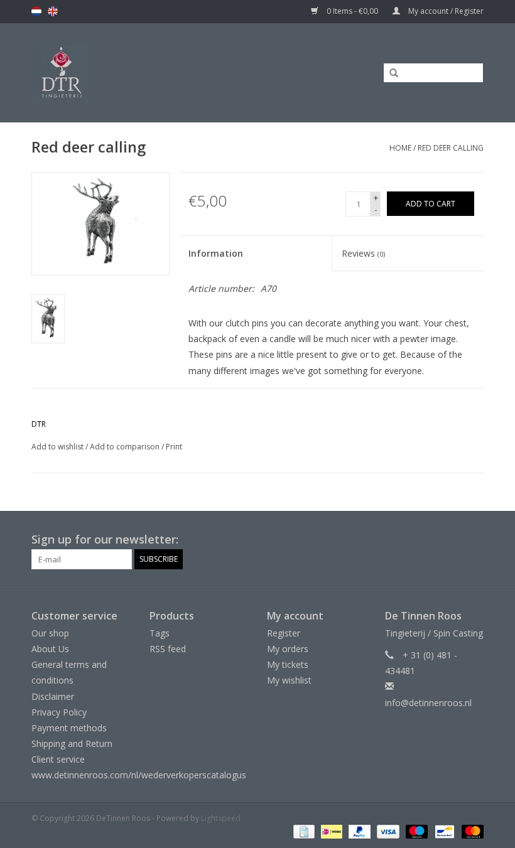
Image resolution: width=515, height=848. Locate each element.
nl (36, 11)
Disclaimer (52, 696)
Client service (58, 759)
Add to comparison (125, 446)
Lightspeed (221, 818)
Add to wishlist (57, 446)
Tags (159, 633)
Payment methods (69, 728)
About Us (50, 649)
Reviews (363, 253)
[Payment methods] (303, 830)
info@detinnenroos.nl (428, 703)
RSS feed (167, 649)
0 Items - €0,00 (352, 11)
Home (400, 147)
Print (174, 446)
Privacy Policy (59, 712)
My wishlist (289, 680)
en (53, 11)
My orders (287, 649)
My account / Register (445, 11)
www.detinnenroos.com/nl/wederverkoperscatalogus (138, 775)
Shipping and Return (71, 743)
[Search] (389, 73)
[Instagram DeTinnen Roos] (474, 540)
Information (215, 253)
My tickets (287, 664)
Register (283, 633)
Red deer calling (451, 147)
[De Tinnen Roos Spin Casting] (113, 72)
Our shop (50, 633)
